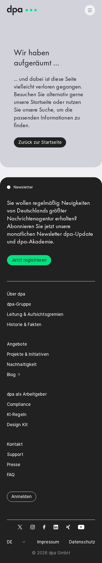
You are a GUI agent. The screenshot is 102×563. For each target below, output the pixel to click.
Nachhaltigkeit (22, 364)
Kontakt (15, 444)
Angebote (17, 344)
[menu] (90, 10)
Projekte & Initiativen (28, 354)
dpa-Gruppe (19, 304)
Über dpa (16, 294)
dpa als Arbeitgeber (27, 394)
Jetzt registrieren (29, 260)
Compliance (19, 404)
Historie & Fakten (24, 324)
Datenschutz (82, 541)
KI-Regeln (16, 414)
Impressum (48, 541)
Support (15, 454)
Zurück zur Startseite (40, 142)
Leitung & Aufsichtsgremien (35, 314)
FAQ (11, 474)
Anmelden (21, 496)
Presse (14, 464)
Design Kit (17, 424)
